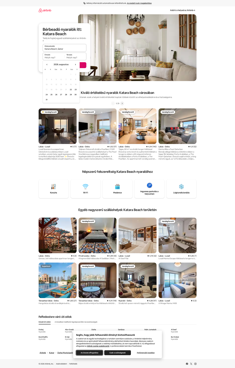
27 (61, 94)
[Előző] (113, 103)
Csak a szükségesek (117, 353)
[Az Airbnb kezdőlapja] (45, 10)
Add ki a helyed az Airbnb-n (182, 10)
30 (76, 94)
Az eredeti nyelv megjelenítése (139, 3)
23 (76, 89)
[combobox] (64, 48)
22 (71, 89)
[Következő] (122, 103)
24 (47, 94)
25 (51, 94)
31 (46, 100)
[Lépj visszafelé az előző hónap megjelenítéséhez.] (47, 64)
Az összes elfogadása (89, 353)
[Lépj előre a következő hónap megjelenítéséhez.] (75, 64)
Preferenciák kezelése (145, 353)
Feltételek (73, 364)
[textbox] (54, 57)
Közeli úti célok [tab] (45, 322)
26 (56, 94)
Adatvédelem (61, 364)
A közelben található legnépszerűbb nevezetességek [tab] (76, 322)
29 (71, 94)
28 (66, 94)
